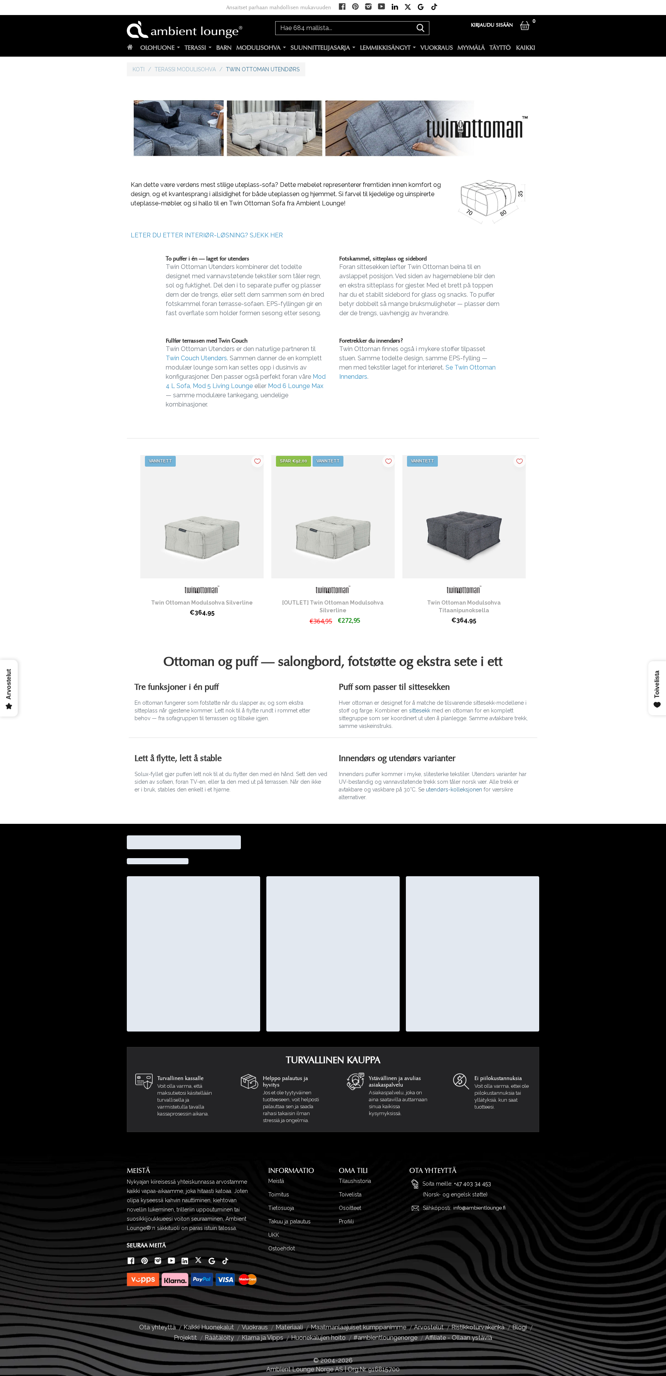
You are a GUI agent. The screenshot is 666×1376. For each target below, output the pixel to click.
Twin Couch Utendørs (196, 358)
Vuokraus (436, 48)
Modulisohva (258, 48)
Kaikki (525, 48)
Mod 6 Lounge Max (295, 386)
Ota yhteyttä (157, 1327)
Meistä (276, 1181)
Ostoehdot (281, 1248)
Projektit (185, 1337)
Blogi (519, 1327)
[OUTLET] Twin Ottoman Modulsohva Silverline (332, 606)
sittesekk (419, 710)
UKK (273, 1235)
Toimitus (278, 1194)
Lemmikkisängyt (385, 48)
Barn (224, 48)
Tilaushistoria (355, 1181)
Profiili (346, 1221)
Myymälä (471, 48)
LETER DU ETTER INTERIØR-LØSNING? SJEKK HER (207, 235)
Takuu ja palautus (289, 1221)
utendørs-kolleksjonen (454, 789)
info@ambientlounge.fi (479, 1208)
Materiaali (289, 1327)
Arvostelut (429, 1327)
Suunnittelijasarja (320, 48)
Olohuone (157, 48)
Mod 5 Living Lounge (223, 386)
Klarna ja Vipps (262, 1337)
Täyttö (500, 48)
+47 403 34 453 (472, 1184)
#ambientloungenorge (385, 1337)
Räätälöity (219, 1337)
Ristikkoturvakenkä (478, 1327)
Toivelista (350, 1194)
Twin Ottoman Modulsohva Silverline (202, 603)
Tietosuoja (281, 1208)
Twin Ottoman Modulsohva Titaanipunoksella (464, 606)
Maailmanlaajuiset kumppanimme (358, 1327)
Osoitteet (350, 1208)
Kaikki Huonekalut (208, 1327)
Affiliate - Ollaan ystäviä (458, 1337)
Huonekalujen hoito (318, 1337)
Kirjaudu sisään (492, 25)
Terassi (195, 48)
